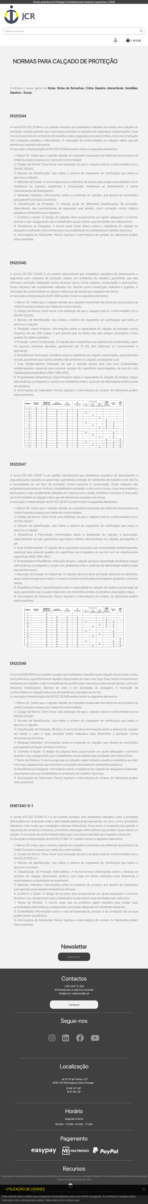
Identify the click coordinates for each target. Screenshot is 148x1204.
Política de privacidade (135, 1176)
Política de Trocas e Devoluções (108, 1176)
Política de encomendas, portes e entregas (71, 1176)
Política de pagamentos (38, 1176)
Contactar (74, 1004)
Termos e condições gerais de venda (74, 1179)
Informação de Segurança (13, 1176)
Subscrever (74, 956)
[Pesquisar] (141, 31)
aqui (77, 1200)
